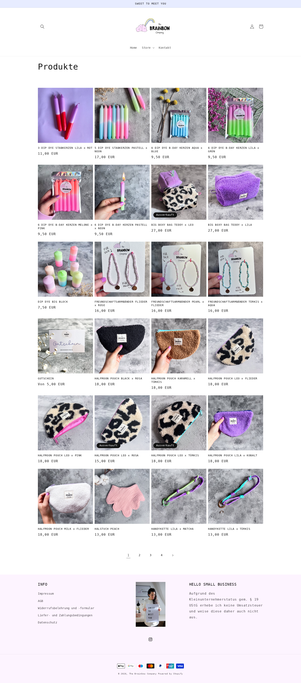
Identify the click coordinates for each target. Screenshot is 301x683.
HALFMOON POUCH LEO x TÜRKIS (175, 455)
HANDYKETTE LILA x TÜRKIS (229, 528)
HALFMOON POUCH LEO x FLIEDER (232, 378)
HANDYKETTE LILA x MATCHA (172, 528)
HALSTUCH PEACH (107, 528)
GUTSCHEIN (46, 378)
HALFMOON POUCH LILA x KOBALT (232, 455)
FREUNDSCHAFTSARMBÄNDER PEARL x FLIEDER (177, 303)
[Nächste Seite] (172, 555)
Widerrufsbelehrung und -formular (66, 608)
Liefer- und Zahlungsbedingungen (65, 615)
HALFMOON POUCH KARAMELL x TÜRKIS (173, 380)
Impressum (46, 593)
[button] (42, 26)
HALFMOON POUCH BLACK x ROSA (118, 378)
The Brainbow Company (143, 674)
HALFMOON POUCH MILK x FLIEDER (63, 528)
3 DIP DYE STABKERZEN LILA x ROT (65, 147)
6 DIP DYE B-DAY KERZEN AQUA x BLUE (176, 149)
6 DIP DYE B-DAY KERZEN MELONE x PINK (65, 226)
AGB (40, 601)
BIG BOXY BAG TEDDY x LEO (172, 224)
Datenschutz (47, 622)
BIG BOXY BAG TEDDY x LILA (230, 224)
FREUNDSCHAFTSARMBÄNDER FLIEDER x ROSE (121, 303)
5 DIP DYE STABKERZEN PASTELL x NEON (121, 149)
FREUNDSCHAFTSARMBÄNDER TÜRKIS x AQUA (235, 303)
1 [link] (128, 555)
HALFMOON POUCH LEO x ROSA (117, 455)
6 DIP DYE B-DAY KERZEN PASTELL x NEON (121, 226)
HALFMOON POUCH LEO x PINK (60, 455)
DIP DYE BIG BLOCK (53, 301)
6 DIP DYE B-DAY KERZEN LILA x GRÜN (233, 149)
